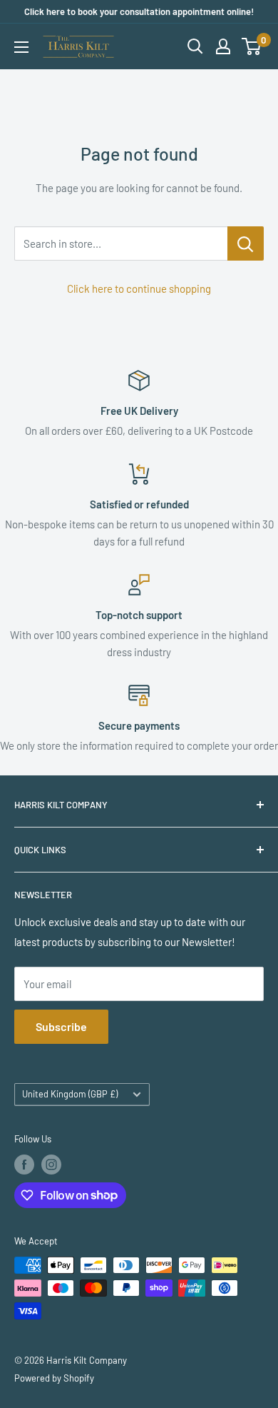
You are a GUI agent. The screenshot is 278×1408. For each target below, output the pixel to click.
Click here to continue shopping (139, 288)
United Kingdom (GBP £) (70, 1094)
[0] (252, 46)
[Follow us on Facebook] (24, 1165)
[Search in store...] (245, 243)
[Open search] (195, 46)
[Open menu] (21, 47)
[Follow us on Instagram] (51, 1165)
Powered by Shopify (54, 1378)
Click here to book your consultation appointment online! (139, 11)
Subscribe (61, 1026)
